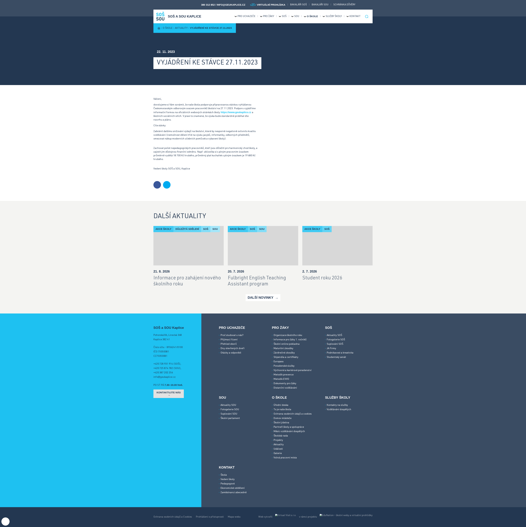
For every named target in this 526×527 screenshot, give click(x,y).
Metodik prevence (284, 375)
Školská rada (281, 436)
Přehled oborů (229, 344)
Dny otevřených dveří (233, 348)
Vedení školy (228, 479)
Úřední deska (281, 405)
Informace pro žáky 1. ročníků (290, 340)
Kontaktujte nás (169, 392)
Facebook (361, 5)
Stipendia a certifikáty (286, 357)
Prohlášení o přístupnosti (210, 517)
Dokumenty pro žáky (285, 383)
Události (278, 449)
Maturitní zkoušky (283, 348)
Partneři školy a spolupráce (289, 427)
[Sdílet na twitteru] (167, 185)
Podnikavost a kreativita (340, 353)
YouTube (371, 5)
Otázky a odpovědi (231, 353)
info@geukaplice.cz (231, 4)
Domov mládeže (282, 418)
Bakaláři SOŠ (298, 5)
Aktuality (181, 28)
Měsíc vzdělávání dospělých (289, 431)
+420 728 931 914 (163, 364)
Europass (279, 361)
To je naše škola (282, 409)
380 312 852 (208, 4)
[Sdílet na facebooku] (157, 185)
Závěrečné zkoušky (284, 353)
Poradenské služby (284, 366)
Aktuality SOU (228, 405)
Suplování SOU (229, 414)
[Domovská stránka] (160, 16)
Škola (224, 475)
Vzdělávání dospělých (339, 409)
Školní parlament (230, 418)
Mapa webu (234, 517)
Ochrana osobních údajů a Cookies (172, 517)
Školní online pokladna (287, 344)
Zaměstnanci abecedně (234, 492)
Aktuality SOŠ (334, 335)
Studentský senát (336, 357)
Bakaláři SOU (320, 5)
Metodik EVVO (281, 379)
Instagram (366, 5)
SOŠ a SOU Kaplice (184, 16)
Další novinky (261, 297)
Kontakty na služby (337, 405)
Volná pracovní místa (285, 458)
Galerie (278, 453)
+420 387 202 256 (163, 373)
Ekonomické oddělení (233, 488)
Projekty (278, 440)
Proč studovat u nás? (232, 335)
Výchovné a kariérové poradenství (292, 370)
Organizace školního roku (288, 335)
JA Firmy (331, 348)
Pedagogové (228, 484)
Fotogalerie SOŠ (336, 340)
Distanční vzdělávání (285, 388)
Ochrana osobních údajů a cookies (293, 414)
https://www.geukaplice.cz (236, 112)
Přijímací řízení (229, 340)
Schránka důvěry (344, 5)
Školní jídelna (281, 423)
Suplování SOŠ (335, 344)
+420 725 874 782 (163, 368)
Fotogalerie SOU (230, 409)
